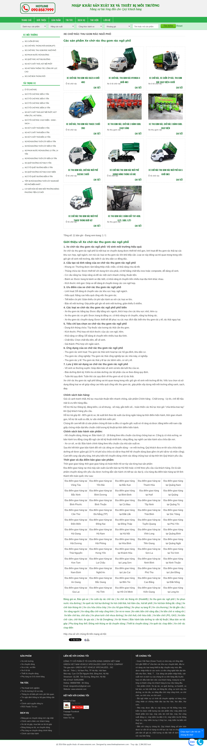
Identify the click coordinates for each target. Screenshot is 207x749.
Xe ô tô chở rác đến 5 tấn (37, 99)
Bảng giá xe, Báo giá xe (76, 599)
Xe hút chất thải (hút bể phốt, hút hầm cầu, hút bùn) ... (41, 114)
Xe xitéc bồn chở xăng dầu (145, 611)
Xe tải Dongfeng (104, 619)
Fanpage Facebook (71, 712)
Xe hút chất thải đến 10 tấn (37, 137)
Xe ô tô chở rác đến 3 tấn (37, 94)
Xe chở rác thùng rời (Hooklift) (40, 46)
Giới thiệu (41, 19)
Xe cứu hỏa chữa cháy (94, 607)
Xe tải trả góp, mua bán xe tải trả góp (36, 724)
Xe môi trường (27, 661)
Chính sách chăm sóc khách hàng (35, 721)
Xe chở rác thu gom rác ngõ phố (40, 50)
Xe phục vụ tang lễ (141, 607)
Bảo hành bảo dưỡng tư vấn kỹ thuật (149, 619)
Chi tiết (97, 87)
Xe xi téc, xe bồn (28, 667)
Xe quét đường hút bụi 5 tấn (38, 163)
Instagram (68, 715)
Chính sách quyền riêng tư (32, 703)
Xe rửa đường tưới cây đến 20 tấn (41, 158)
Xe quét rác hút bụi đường (37, 59)
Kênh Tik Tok (69, 718)
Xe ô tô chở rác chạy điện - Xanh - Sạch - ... (41, 122)
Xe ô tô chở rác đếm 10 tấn (37, 108)
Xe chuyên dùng (28, 664)
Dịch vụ (81, 19)
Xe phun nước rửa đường (37, 55)
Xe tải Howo (121, 619)
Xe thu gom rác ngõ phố (162, 599)
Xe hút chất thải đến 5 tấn (37, 128)
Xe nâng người (71, 611)
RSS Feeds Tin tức (29, 707)
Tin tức (69, 19)
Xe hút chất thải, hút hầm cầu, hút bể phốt (131, 603)
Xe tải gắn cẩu (177, 607)
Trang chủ (27, 19)
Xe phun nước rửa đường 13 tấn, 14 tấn (41, 152)
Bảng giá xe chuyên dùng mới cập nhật (37, 718)
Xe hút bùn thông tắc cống (167, 603)
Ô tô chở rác (31, 90)
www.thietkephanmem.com (118, 744)
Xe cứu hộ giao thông (119, 607)
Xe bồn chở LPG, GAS (164, 615)
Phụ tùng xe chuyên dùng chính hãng (36, 730)
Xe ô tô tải (25, 670)
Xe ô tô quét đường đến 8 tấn (39, 177)
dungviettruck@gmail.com (80, 686)
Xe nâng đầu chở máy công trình (97, 611)
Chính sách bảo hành (30, 734)
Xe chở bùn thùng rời (35, 76)
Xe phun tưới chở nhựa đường (107, 615)
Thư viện (94, 19)
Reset (179, 26)
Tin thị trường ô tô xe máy (32, 691)
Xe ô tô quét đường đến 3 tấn (39, 167)
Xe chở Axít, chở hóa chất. (138, 615)
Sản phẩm (56, 19)
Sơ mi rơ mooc (123, 611)
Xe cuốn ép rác (32, 41)
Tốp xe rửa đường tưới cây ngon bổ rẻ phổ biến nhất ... (42, 182)
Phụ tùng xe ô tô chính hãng (32, 677)
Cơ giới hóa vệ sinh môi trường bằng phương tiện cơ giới (42, 190)
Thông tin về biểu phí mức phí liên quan (37, 694)
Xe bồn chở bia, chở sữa (77, 615)
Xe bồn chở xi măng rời (172, 611)
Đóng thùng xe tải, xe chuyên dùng (35, 727)
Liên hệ (107, 19)
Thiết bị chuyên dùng (137, 623)
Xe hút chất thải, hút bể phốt (38, 64)
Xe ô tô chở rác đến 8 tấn (37, 103)
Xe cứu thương (160, 607)
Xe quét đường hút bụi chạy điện (40, 172)
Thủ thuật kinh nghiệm (30, 688)
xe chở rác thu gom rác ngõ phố (116, 262)
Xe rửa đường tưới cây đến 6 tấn (40, 142)
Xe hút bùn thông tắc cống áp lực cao (41, 70)
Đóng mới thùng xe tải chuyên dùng (107, 623)
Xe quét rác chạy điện (161, 623)
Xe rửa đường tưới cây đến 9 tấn (40, 146)
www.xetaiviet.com (78, 689)
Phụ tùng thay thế (78, 623)
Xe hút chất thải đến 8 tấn (37, 133)
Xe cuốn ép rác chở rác (102, 599)
